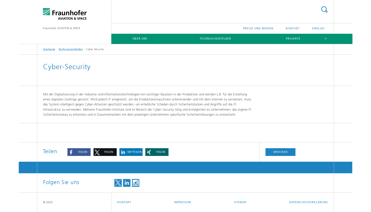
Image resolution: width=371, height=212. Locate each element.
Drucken (280, 152)
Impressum (182, 202)
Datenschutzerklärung (308, 202)
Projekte (293, 38)
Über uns (140, 38)
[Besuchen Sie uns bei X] (118, 183)
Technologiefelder (215, 38)
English (318, 28)
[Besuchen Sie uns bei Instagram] (135, 183)
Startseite (49, 49)
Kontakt (293, 28)
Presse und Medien (258, 28)
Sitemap (240, 202)
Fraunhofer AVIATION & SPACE (61, 28)
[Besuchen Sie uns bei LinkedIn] (126, 183)
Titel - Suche (324, 9)
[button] (79, 152)
